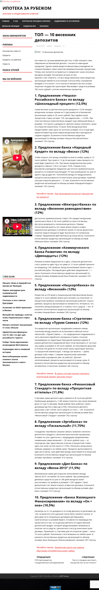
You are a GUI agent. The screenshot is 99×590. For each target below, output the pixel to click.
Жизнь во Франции (10, 26)
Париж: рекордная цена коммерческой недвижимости (14, 293)
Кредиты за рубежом (12, 59)
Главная (5, 21)
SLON (12, 276)
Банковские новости (12, 51)
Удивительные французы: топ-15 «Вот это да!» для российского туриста (15, 335)
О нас (15, 21)
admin (49, 46)
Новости (6, 64)
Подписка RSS (29, 26)
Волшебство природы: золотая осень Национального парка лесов (17, 318)
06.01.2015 (41, 46)
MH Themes (64, 576)
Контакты (44, 26)
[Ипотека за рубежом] (10, 1)
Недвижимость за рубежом (66, 21)
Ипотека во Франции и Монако (36, 21)
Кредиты (57, 46)
